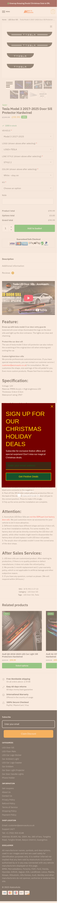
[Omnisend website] (28, 493)
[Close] (52, 406)
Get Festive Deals (28, 476)
